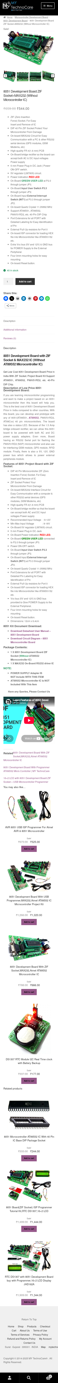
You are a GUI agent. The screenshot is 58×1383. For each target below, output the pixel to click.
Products (31, 1326)
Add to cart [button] (29, 848)
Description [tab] (9, 321)
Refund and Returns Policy (21, 1338)
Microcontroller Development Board (31, 17)
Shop (20, 1326)
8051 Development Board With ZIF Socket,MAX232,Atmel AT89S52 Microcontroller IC (26, 756)
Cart (14, 1330)
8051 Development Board (15, 20)
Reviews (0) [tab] (9, 338)
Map (43, 1347)
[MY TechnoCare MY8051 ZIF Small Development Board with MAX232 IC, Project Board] (29, 48)
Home (9, 17)
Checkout (45, 1326)
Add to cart (25, 281)
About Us (25, 1330)
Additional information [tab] (14, 329)
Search (29, 1378)
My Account (45, 1338)
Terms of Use (40, 1330)
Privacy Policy (40, 1334)
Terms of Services (20, 1334)
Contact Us (29, 1342)
